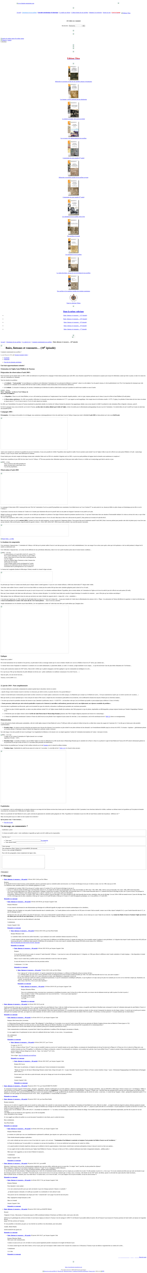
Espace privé (92, 1271)
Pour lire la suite (8, 822)
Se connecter (44, 840)
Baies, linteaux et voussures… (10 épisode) (75, 319)
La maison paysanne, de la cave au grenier (73, 119)
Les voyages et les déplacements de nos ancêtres (73, 138)
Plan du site (60, 1271)
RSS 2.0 (55, 1271)
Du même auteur (19, 38)
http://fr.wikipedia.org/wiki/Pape (27, 1055)
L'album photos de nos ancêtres (79, 12)
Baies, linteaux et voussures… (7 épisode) (75, 329)
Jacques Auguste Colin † (21, 355)
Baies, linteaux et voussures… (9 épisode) (75, 322)
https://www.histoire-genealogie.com (73, 1267)
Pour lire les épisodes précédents (12, 362)
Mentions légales (68, 1271)
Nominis (45, 745)
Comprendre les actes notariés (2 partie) (73, 197)
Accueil (19, 12)
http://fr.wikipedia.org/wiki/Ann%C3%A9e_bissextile (25, 942)
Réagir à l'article (6, 40)
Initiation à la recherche (95, 12)
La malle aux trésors (64, 12)
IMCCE (108, 716)
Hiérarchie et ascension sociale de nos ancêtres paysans (73, 177)
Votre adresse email (10, 842)
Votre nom (8, 840)
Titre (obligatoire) (6, 848)
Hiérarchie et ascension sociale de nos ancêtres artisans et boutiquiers (73, 81)
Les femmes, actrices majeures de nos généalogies (73, 99)
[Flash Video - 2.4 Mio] (7, 538)
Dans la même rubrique (73, 311)
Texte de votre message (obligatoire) (11, 850)
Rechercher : (65, 25)
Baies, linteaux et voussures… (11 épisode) (75, 315)
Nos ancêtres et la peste (73, 236)
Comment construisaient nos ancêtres (42, 342)
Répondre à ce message (10, 899)
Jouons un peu (107, 12)
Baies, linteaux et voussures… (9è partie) (15, 879)
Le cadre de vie (26, 342)
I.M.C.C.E (62, 748)
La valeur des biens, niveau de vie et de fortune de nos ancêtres (73, 273)
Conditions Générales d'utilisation (80, 1271)
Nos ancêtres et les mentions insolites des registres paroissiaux (73, 291)
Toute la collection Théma (73, 303)
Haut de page (142, 1257)
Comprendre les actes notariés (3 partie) (73, 158)
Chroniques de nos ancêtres (13, 342)
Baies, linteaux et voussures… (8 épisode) (75, 325)
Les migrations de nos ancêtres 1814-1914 (73, 216)
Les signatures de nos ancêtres (73, 254)
